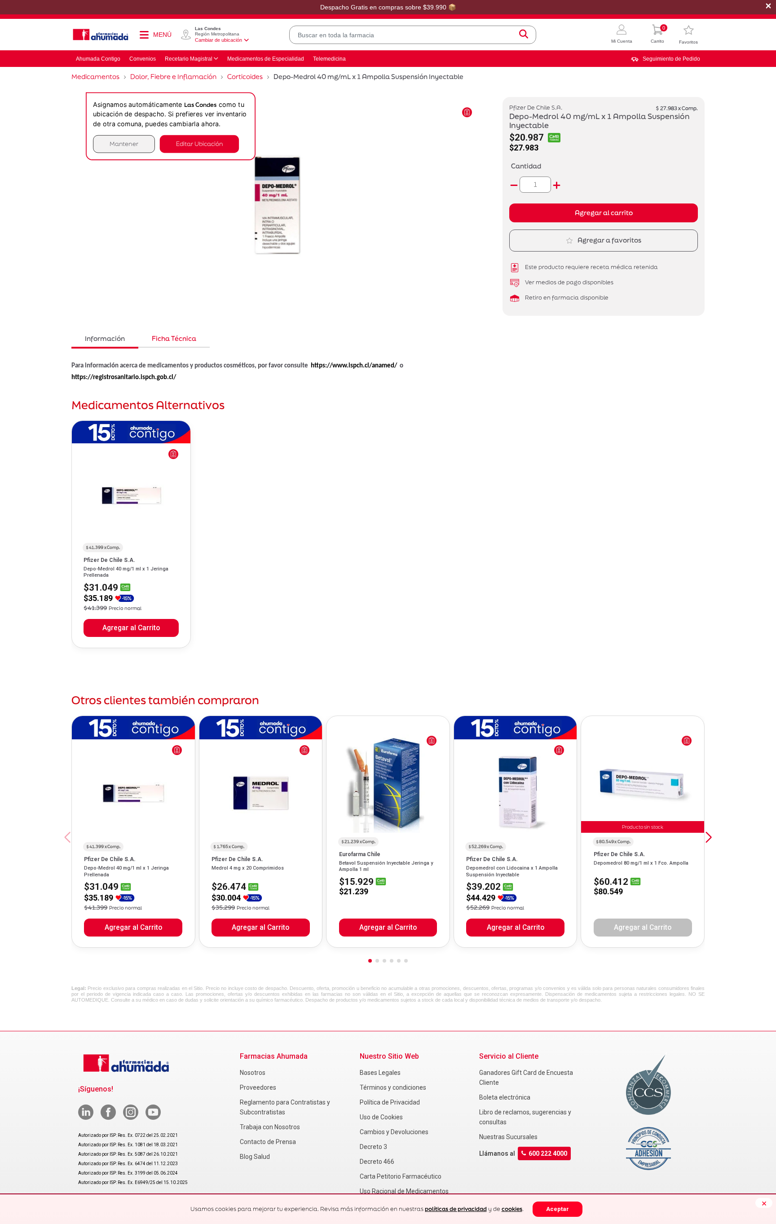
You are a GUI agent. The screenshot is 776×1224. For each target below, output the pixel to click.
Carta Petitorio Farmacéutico (400, 1176)
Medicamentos (95, 76)
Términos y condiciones (393, 1087)
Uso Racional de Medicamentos (404, 1191)
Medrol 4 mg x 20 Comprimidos (248, 868)
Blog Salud (255, 1156)
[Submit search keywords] (523, 35)
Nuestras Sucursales (508, 1136)
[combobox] (412, 35)
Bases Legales (380, 1072)
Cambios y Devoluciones (394, 1132)
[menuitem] (665, 59)
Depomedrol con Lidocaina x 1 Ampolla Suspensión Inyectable (512, 871)
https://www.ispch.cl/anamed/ (354, 365)
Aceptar (557, 1209)
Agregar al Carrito (131, 628)
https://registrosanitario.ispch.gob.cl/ (123, 377)
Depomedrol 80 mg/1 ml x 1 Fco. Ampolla (641, 863)
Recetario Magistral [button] (188, 59)
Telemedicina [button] (329, 59)
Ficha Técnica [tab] (174, 338)
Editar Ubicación (199, 144)
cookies (512, 1209)
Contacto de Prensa (268, 1141)
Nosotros (252, 1072)
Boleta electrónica (504, 1097)
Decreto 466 (377, 1161)
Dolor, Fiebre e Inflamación (173, 76)
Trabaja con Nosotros (270, 1127)
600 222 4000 (548, 1153)
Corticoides (245, 76)
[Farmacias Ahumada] (100, 34)
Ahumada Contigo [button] (98, 59)
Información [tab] (105, 338)
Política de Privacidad (390, 1102)
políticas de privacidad (456, 1209)
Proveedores (258, 1087)
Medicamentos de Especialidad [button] (265, 59)
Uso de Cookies (381, 1117)
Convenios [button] (142, 59)
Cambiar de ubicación (218, 40)
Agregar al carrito (604, 212)
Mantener (124, 144)
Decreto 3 (373, 1146)
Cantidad (526, 166)
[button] (621, 34)
